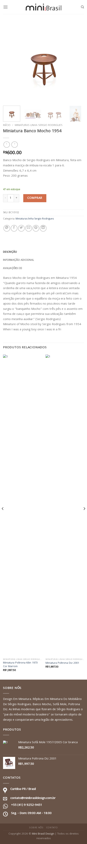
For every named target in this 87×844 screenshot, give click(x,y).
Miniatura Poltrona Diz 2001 (62, 663)
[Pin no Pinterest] (36, 228)
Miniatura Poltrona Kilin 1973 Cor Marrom (20, 664)
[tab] (43, 252)
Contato (52, 828)
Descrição (10, 252)
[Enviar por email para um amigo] (28, 228)
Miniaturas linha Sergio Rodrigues (39, 125)
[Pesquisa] (82, 7)
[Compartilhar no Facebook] (14, 228)
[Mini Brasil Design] (43, 7)
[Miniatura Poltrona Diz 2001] (65, 505)
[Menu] (5, 7)
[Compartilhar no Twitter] (21, 228)
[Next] (77, 62)
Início (7, 125)
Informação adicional (18, 260)
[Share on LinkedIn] (43, 228)
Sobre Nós (36, 828)
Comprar (34, 198)
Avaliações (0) (12, 268)
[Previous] (9, 62)
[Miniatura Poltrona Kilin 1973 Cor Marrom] (22, 505)
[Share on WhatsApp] (6, 228)
